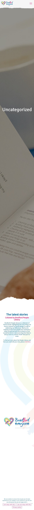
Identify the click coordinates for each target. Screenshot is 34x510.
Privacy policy (17, 507)
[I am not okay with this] (32, 503)
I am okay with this (9, 504)
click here (27, 342)
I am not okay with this (24, 504)
